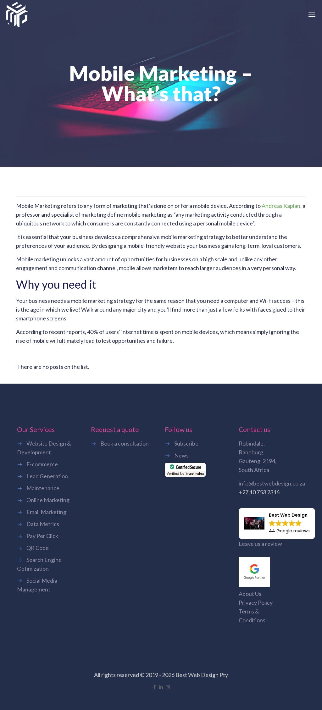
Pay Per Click (42, 535)
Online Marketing (47, 499)
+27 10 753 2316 (259, 492)
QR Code (37, 547)
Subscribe (186, 443)
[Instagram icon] (167, 687)
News (181, 455)
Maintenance (42, 488)
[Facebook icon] (154, 687)
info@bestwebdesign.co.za (272, 483)
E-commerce (42, 464)
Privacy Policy (256, 602)
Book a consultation (124, 443)
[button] (277, 523)
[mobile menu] (312, 14)
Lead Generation (47, 476)
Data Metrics (42, 523)
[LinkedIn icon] (161, 687)
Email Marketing (46, 511)
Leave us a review (260, 543)
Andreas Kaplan (281, 205)
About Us (250, 593)
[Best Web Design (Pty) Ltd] (17, 14)
